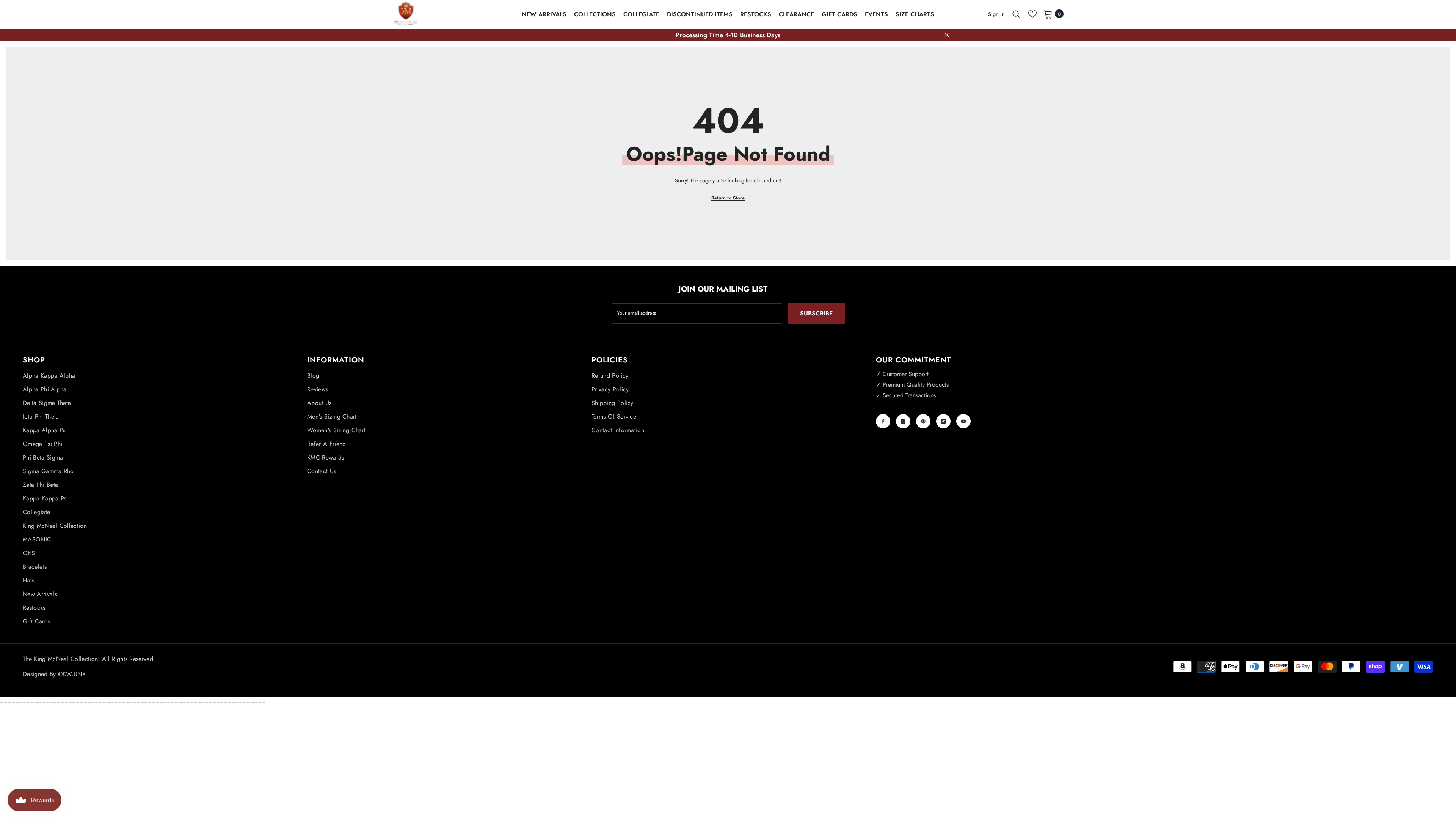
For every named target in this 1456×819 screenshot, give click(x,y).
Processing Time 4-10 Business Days (728, 34)
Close (946, 35)
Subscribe (816, 313)
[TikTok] (943, 421)
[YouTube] (963, 421)
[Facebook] (883, 421)
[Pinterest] (923, 421)
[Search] (1016, 14)
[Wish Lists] (1032, 14)
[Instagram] (903, 421)
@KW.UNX (72, 674)
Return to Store (728, 198)
